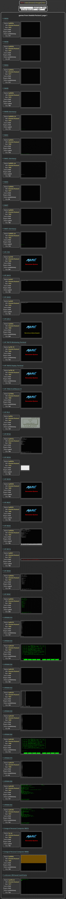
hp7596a (11, 394)
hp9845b (11, 93)
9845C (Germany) (10, 158)
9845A (6, 65)
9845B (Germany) (10, 112)
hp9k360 (11, 739)
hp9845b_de (12, 116)
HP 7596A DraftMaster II (12, 389)
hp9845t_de (12, 233)
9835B (6, 42)
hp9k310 (11, 622)
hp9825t (11, 507)
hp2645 (10, 301)
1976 (9, 283)
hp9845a (11, 70)
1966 (9, 261)
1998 (9, 328)
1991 (9, 420)
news (26, 3)
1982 (9, 214)
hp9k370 (11, 763)
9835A (6, 18)
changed (38, 3)
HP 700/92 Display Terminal (13, 366)
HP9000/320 (8, 641)
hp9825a (11, 461)
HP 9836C (7, 594)
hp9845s (11, 187)
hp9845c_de (12, 163)
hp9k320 (11, 646)
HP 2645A (7, 297)
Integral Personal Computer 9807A (16, 828)
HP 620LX (7, 319)
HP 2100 (7, 252)
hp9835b (11, 46)
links (43, 3)
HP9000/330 (8, 664)
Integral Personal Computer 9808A (16, 852)
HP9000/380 (8, 781)
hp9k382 (11, 810)
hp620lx (10, 324)
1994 (9, 351)
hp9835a (11, 23)
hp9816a (11, 439)
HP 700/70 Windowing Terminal (15, 342)
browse (32, 3)
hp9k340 (11, 716)
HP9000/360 (8, 734)
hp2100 (10, 257)
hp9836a (11, 576)
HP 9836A (7, 571)
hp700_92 (11, 370)
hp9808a (11, 856)
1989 (9, 720)
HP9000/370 (8, 758)
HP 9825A (7, 457)
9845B (6, 88)
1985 (9, 626)
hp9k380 (11, 786)
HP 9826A (7, 526)
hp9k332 (11, 692)
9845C (6, 135)
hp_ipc (10, 833)
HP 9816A (7, 434)
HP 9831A (7, 549)
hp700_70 (11, 347)
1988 (9, 398)
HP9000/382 (8, 805)
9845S (6, 182)
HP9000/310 (8, 617)
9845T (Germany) (10, 229)
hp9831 (10, 553)
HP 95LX (7, 412)
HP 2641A (7, 275)
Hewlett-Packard (13, 25)
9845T (6, 205)
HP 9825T (7, 502)
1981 (9, 535)
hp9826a (11, 530)
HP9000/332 (8, 688)
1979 (9, 27)
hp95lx (10, 416)
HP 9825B (7, 479)
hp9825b (11, 484)
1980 (9, 144)
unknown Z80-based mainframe (15, 875)
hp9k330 (11, 669)
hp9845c (11, 140)
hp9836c (11, 599)
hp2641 (10, 279)
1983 (9, 603)
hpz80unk (11, 880)
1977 (9, 74)
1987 (9, 374)
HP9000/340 (8, 711)
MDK (22, 2)
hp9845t (11, 210)
